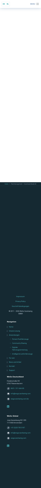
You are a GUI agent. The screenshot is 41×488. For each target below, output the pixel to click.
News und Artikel (15, 362)
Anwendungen (14, 335)
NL (8, 4)
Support (12, 370)
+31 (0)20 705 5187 (18, 428)
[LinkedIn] (8, 407)
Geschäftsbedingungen (20, 306)
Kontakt (12, 366)
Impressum (20, 296)
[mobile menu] (34, 4)
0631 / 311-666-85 (17, 388)
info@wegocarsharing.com (21, 394)
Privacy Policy (20, 301)
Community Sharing (19, 343)
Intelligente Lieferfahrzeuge (22, 354)
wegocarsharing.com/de (20, 399)
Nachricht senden (19, 157)
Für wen (12, 358)
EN (4, 4)
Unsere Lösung (14, 331)
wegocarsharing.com (18, 438)
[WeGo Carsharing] (20, 4)
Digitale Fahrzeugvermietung (19, 348)
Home (6, 184)
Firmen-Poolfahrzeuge (20, 339)
